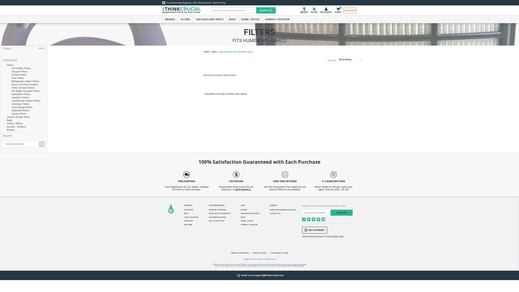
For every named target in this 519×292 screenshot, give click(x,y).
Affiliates (188, 221)
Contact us (275, 213)
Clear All (41, 48)
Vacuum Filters (20, 71)
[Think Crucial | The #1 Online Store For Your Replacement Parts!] (181, 9)
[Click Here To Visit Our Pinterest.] (313, 219)
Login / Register (191, 217)
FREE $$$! (188, 225)
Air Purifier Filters (21, 68)
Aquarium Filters (20, 97)
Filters (185, 19)
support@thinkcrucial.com (283, 210)
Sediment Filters (20, 110)
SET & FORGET (317, 230)
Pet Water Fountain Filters (26, 91)
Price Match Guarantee (220, 213)
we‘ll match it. (243, 189)
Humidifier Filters (21, 94)
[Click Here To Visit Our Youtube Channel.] (323, 219)
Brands (170, 19)
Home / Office (250, 19)
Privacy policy (260, 253)
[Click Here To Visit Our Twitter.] (308, 219)
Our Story (189, 210)
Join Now (341, 213)
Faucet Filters (19, 113)
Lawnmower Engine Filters (26, 100)
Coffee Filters (19, 74)
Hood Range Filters (22, 107)
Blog (186, 213)
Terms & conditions (240, 253)
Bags (232, 19)
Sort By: (332, 60)
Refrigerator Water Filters (25, 81)
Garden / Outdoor (277, 19)
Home (206, 52)
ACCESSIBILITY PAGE (279, 253)
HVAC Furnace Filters (23, 87)
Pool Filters (18, 78)
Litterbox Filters (20, 104)
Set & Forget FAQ (216, 221)
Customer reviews (217, 217)
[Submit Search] (41, 144)
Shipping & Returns (217, 210)
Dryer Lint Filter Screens (25, 84)
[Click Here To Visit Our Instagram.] (318, 219)
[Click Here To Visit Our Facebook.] (304, 219)
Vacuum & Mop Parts (210, 19)
